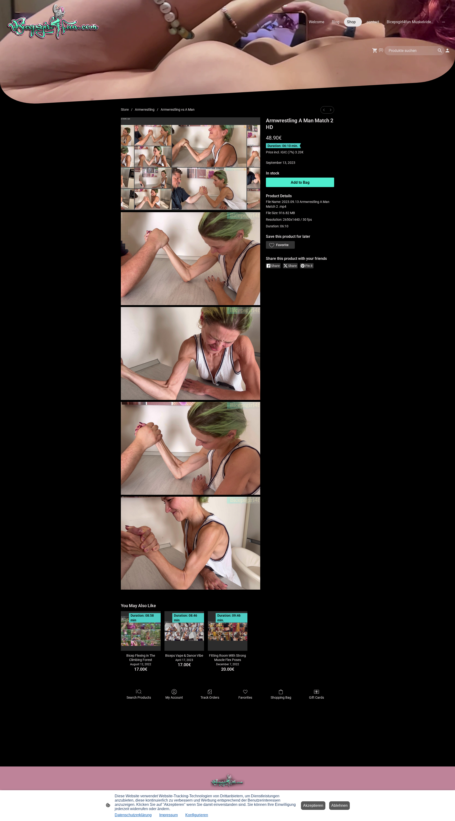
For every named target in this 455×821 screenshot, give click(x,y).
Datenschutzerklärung (133, 815)
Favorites (245, 697)
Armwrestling (145, 109)
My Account (174, 697)
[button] (280, 245)
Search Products (139, 697)
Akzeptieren (313, 805)
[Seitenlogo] (54, 22)
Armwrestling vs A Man (178, 109)
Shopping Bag (281, 697)
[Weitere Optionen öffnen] (443, 21)
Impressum (168, 815)
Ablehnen (339, 805)
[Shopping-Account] (447, 50)
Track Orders (209, 697)
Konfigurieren (196, 815)
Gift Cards (316, 697)
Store (125, 109)
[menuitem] (324, 109)
